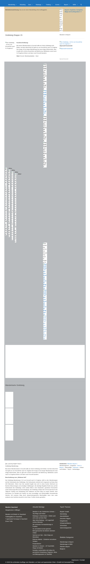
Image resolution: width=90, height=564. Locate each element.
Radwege (38, 4)
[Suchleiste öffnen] (81, 5)
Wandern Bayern (72, 463)
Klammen (75, 467)
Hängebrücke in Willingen (12, 510)
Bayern (66, 4)
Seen (29, 4)
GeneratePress (69, 562)
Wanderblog (11, 4)
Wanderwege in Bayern (67, 542)
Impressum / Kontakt (78, 560)
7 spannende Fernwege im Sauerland (16, 519)
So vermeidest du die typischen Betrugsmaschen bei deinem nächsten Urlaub (44, 530)
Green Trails (9, 521)
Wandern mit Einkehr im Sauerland (15, 514)
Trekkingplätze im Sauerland (13, 516)
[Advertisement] (15, 449)
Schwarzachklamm (65, 523)
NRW (74, 4)
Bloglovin (62, 549)
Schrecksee (63, 525)
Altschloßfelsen (64, 516)
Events (57, 4)
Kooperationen (37, 543)
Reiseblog (22, 4)
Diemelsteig (63, 514)
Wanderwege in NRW (66, 544)
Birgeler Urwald (64, 511)
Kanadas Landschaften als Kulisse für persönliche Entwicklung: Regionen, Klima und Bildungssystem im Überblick (45, 552)
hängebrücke (64, 521)
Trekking (48, 4)
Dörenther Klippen (65, 518)
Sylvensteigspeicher (66, 528)
